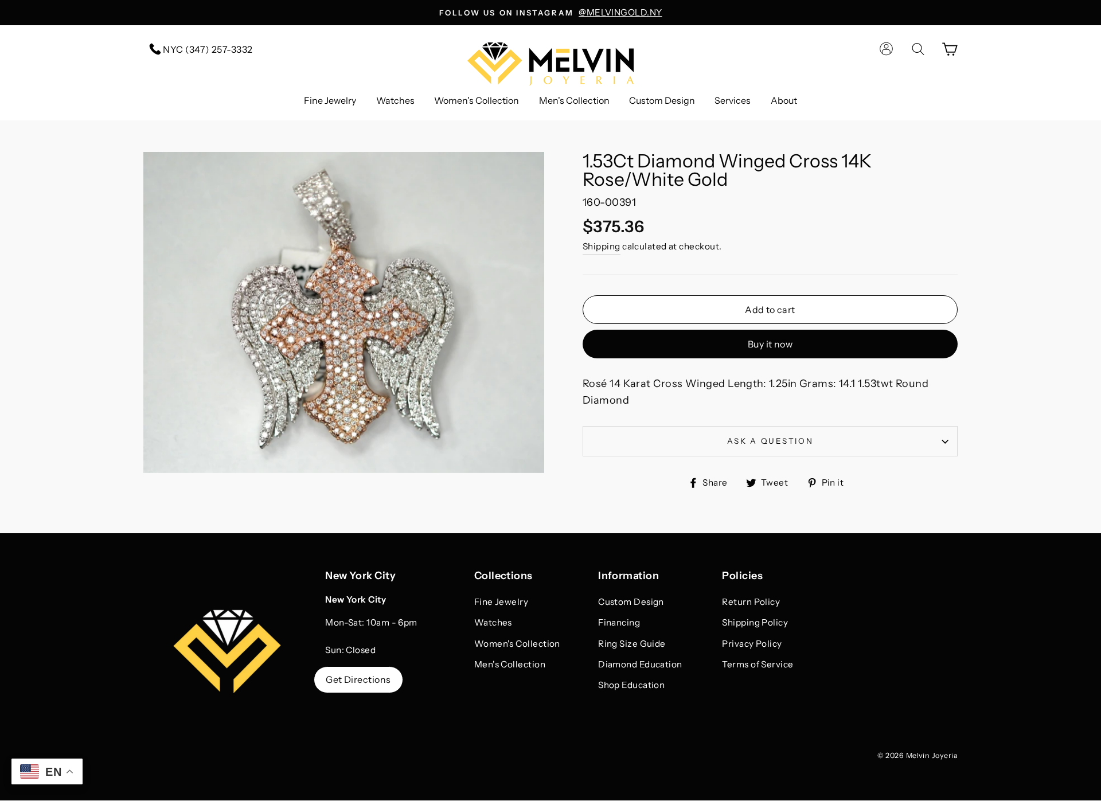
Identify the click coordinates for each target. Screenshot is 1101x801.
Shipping (601, 246)
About (784, 100)
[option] (550, 12)
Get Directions (358, 679)
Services (733, 100)
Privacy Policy (752, 643)
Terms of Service (757, 664)
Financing (619, 622)
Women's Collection (476, 100)
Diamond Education (640, 664)
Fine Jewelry (330, 100)
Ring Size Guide (632, 643)
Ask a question (770, 441)
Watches (395, 100)
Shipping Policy (755, 622)
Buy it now (770, 344)
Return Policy (751, 601)
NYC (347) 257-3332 (207, 49)
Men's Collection (574, 100)
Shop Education (631, 684)
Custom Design (662, 100)
